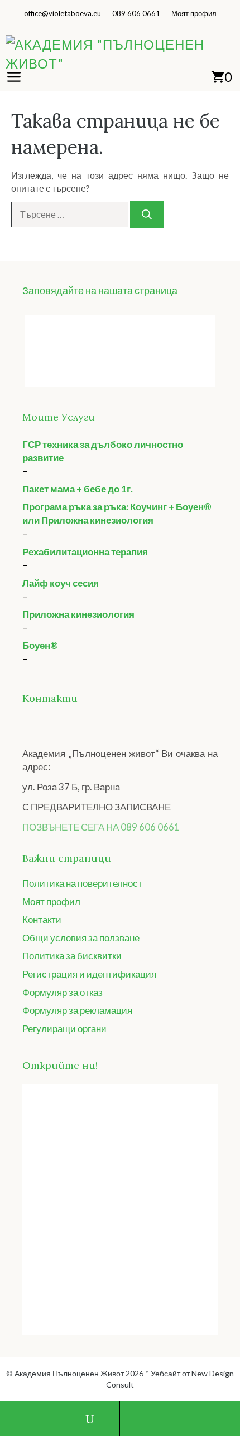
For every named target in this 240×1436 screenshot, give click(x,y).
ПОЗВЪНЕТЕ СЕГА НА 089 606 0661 (101, 827)
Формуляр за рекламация (77, 1010)
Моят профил (194, 13)
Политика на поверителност (82, 883)
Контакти (41, 919)
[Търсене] (147, 214)
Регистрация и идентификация (89, 974)
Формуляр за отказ (62, 992)
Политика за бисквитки (72, 955)
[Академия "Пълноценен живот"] (123, 54)
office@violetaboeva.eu (62, 13)
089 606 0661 (136, 13)
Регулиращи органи (64, 1028)
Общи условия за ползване (81, 938)
